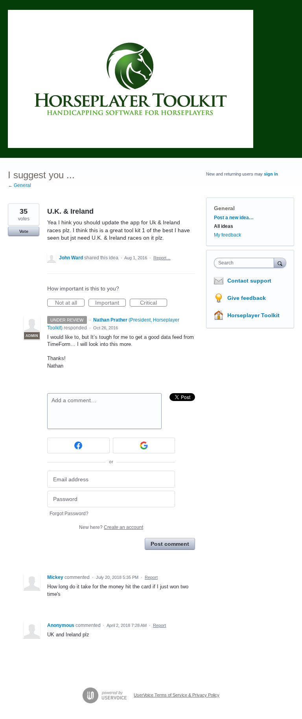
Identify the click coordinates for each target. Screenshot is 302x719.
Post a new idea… (234, 217)
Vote (23, 231)
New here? (111, 527)
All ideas (223, 226)
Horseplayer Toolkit (253, 315)
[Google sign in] (144, 445)
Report (151, 577)
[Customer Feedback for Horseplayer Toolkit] (130, 79)
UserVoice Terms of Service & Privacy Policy (176, 695)
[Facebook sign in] (78, 445)
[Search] (280, 263)
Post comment (170, 544)
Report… (162, 257)
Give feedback (246, 298)
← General (19, 185)
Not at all (70, 303)
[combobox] (246, 263)
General (224, 208)
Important (110, 303)
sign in (271, 174)
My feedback (227, 235)
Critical (153, 303)
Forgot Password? (69, 513)
